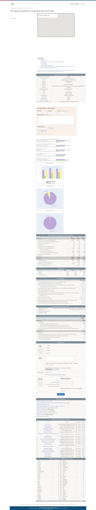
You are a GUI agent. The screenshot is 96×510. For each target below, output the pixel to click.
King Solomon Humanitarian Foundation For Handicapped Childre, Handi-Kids (49, 402)
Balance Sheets (44, 63)
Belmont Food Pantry (48, 444)
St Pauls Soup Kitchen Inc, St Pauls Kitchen (48, 451)
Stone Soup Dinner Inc (48, 456)
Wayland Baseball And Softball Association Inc (44, 412)
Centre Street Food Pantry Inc (48, 437)
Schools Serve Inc (48, 424)
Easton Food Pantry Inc (48, 453)
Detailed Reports (43, 60)
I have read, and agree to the (56, 374)
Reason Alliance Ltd (40, 416)
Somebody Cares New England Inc (48, 442)
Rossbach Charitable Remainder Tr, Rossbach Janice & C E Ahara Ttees (48, 406)
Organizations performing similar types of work (48, 67)
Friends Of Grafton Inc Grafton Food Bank (48, 440)
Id (36, 422)
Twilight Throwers (40, 411)
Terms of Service (62, 374)
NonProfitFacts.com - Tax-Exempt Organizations (26, 3)
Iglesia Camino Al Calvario (41, 404)
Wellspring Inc (39, 414)
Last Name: (49, 110)
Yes (47, 365)
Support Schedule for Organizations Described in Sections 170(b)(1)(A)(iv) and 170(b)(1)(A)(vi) (58, 66)
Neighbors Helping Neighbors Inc (48, 449)
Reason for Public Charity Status (47, 65)
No (51, 365)
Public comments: (43, 114)
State (76, 422)
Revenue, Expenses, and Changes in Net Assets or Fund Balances (52, 61)
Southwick (68, 79)
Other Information (44, 64)
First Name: (39, 110)
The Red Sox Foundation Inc (41, 401)
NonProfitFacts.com (13, 8)
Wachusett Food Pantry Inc (48, 448)
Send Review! (61, 394)
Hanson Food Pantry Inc (48, 430)
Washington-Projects (48, 427)
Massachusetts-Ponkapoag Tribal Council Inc (44, 407)
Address (67, 422)
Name (48, 422)
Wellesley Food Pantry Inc (48, 432)
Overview (42, 59)
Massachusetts (19, 8)
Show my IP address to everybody (71, 388)
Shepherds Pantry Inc (48, 436)
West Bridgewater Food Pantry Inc (48, 446)
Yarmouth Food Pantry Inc (48, 425)
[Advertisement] (61, 47)
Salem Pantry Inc (48, 454)
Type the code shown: (41, 126)
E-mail (63, 110)
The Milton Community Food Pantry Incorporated (48, 439)
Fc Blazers (38, 409)
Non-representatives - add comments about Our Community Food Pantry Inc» (51, 71)
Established (79, 422)
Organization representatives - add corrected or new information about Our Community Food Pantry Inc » (56, 70)
